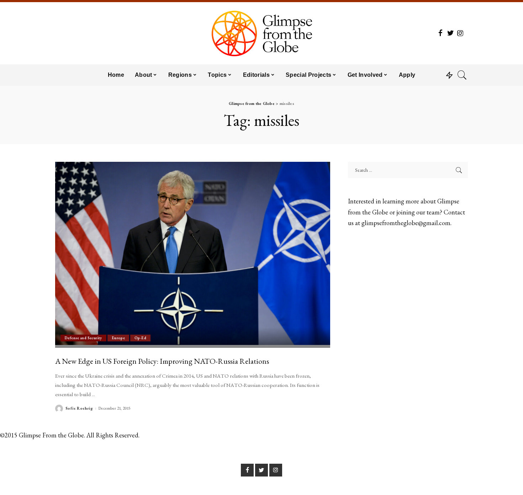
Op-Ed (140, 337)
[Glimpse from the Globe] (261, 33)
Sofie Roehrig (79, 408)
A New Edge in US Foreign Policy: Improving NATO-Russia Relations (162, 361)
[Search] (462, 75)
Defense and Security (83, 337)
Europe (118, 337)
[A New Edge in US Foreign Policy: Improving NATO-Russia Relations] (192, 254)
